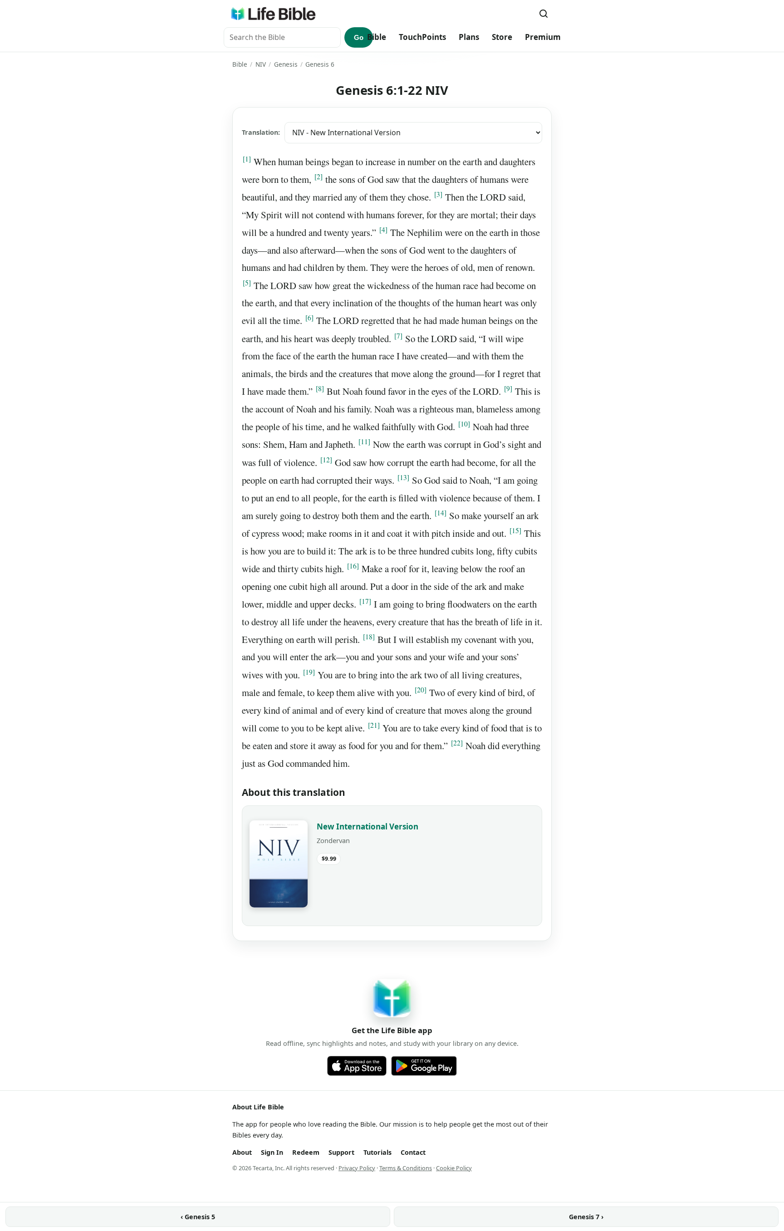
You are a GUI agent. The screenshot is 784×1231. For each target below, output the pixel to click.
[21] (374, 725)
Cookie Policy (454, 1168)
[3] (438, 194)
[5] (247, 282)
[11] (364, 441)
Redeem (305, 1152)
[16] (353, 565)
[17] (365, 601)
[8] (320, 388)
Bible (376, 37)
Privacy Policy (356, 1168)
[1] (247, 158)
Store (502, 37)
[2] (318, 176)
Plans (469, 37)
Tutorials (377, 1152)
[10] (464, 423)
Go (358, 37)
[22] (457, 742)
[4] (383, 229)
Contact (413, 1152)
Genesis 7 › (586, 1216)
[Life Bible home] (273, 13)
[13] (403, 477)
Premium (543, 37)
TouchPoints (422, 37)
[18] (369, 636)
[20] (420, 689)
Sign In (272, 1152)
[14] (440, 512)
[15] (515, 530)
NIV (260, 64)
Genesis (286, 64)
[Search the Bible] (544, 14)
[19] (309, 672)
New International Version (367, 826)
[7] (398, 335)
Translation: (261, 132)
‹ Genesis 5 (198, 1216)
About (242, 1152)
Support (341, 1152)
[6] (309, 317)
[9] (508, 388)
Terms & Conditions (405, 1168)
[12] (326, 459)
